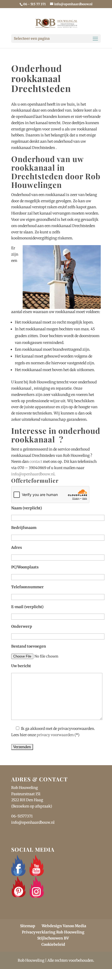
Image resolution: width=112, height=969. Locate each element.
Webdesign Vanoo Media (64, 926)
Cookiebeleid (53, 944)
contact (35, 461)
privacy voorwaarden (55, 734)
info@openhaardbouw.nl (32, 474)
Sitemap (27, 926)
